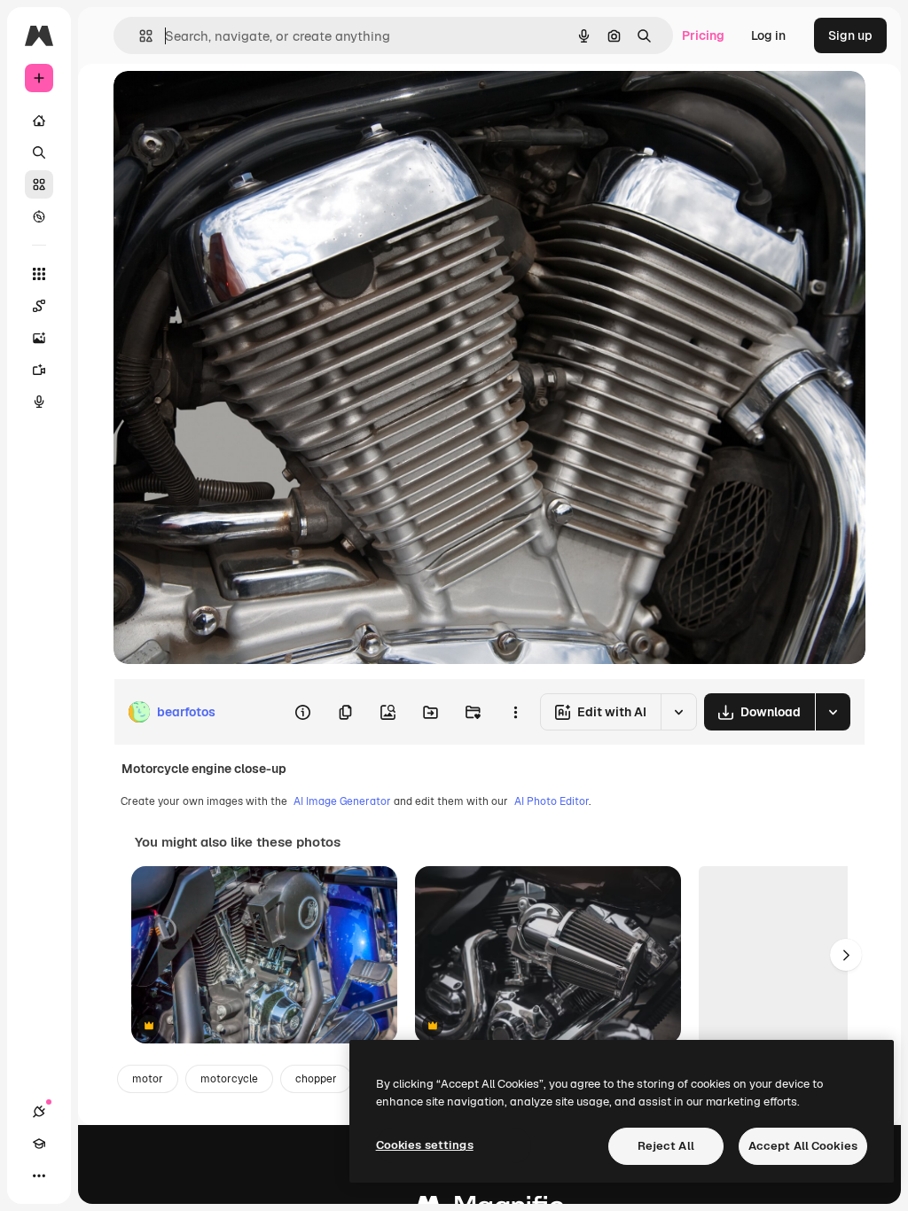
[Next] (846, 954)
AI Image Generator (342, 801)
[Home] (39, 120)
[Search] (39, 152)
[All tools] (39, 274)
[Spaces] (39, 306)
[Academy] (39, 1143)
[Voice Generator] (39, 401)
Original (227, 104)
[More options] (515, 712)
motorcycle (229, 1079)
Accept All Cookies (802, 1145)
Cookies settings (425, 1144)
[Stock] (39, 184)
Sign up (850, 35)
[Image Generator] (39, 338)
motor (147, 1079)
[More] (39, 1175)
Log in (768, 35)
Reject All (666, 1145)
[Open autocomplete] (138, 36)
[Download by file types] (832, 712)
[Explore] (39, 216)
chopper (316, 1079)
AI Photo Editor (551, 801)
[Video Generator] (39, 369)
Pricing (703, 35)
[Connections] (39, 1112)
